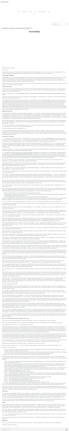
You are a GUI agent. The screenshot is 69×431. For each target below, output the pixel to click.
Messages (24, 11)
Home (19, 11)
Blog (49, 11)
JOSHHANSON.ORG (4, 1)
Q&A (35, 11)
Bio (34, 14)
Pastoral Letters (42, 11)
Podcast (30, 11)
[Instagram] (66, 430)
